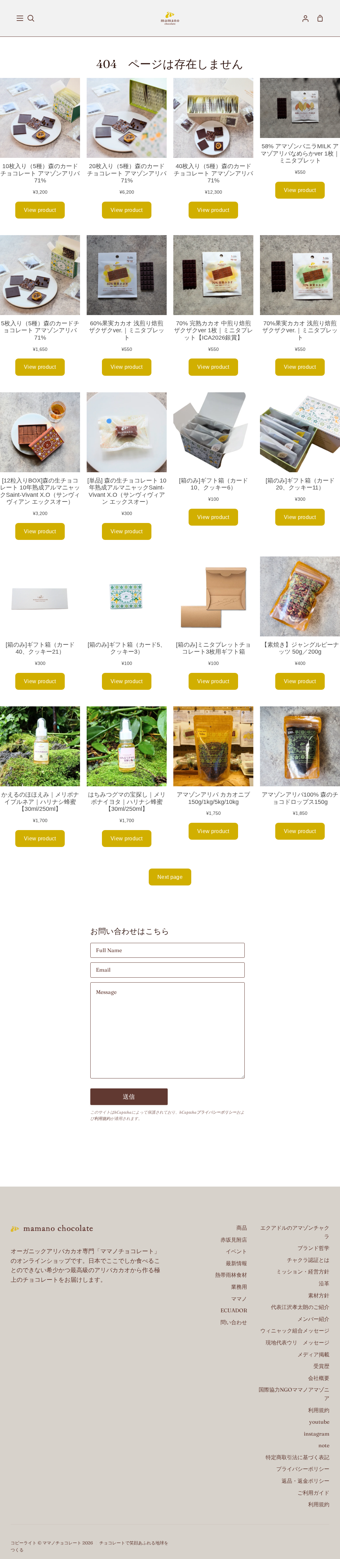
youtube (319, 1421)
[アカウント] (305, 18)
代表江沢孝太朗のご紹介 (300, 1307)
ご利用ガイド (313, 1492)
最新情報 (236, 1263)
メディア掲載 (313, 1354)
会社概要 (318, 1378)
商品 (241, 1227)
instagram (316, 1433)
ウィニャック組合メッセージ (294, 1330)
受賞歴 (321, 1366)
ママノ (239, 1298)
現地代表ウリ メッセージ (297, 1342)
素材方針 (318, 1295)
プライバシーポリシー (216, 1112)
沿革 (324, 1283)
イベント (236, 1251)
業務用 (239, 1286)
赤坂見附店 (233, 1239)
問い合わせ (233, 1322)
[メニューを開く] (20, 18)
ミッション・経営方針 (302, 1271)
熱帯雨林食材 (231, 1274)
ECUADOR (233, 1310)
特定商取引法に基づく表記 (297, 1457)
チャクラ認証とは (308, 1260)
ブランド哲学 (313, 1248)
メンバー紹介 (313, 1319)
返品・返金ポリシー (305, 1480)
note (323, 1445)
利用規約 (102, 1118)
